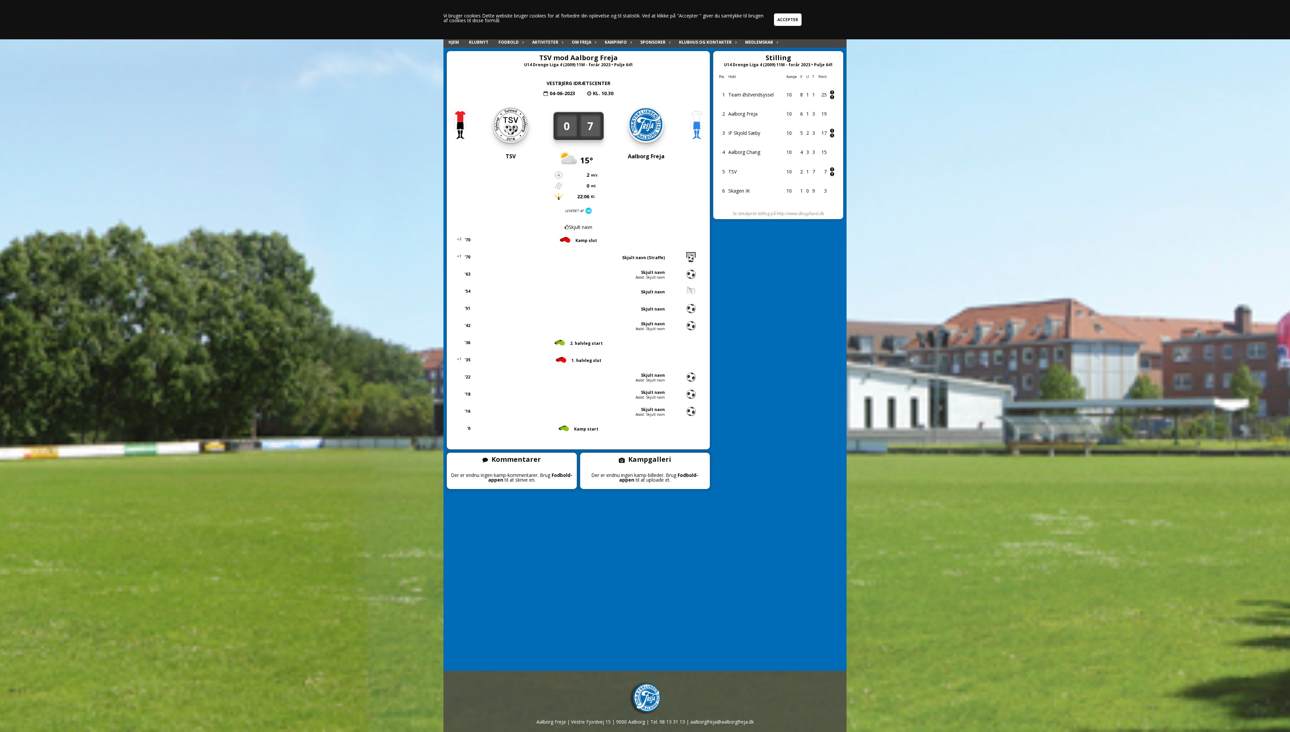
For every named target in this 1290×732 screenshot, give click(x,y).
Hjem (453, 42)
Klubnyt (478, 42)
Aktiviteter (545, 42)
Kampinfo (616, 42)
